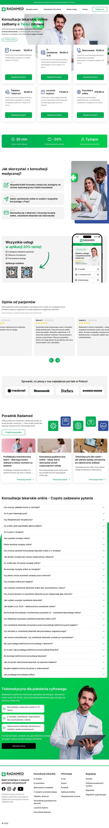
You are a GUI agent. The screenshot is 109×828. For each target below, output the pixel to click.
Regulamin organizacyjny (96, 795)
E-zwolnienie (39, 783)
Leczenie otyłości (41, 808)
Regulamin (90, 790)
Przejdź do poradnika (13, 432)
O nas (63, 779)
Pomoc (85, 9)
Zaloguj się (99, 9)
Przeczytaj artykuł (24, 480)
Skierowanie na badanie (43, 787)
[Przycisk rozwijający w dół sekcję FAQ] (103, 507)
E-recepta (38, 779)
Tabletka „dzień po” (41, 796)
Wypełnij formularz (18, 77)
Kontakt (89, 779)
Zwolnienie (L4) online (52, 9)
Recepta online (32, 9)
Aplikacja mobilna (68, 792)
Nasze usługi (72, 9)
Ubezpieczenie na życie (70, 796)
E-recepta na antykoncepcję (45, 792)
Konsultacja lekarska (42, 812)
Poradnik (64, 787)
